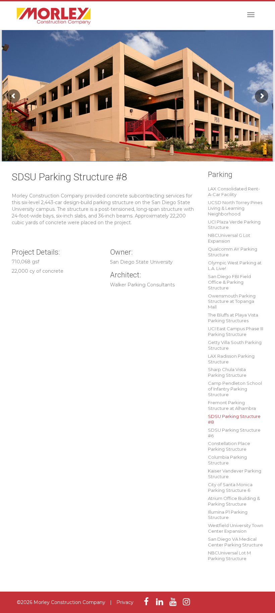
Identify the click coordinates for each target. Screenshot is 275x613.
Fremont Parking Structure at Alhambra (232, 405)
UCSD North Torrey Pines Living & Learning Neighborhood (235, 208)
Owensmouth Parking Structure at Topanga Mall (232, 301)
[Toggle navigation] (250, 14)
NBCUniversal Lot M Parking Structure (229, 555)
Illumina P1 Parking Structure (228, 514)
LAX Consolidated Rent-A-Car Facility (234, 191)
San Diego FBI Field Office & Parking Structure (229, 282)
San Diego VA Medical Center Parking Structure (235, 541)
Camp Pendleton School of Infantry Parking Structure (235, 388)
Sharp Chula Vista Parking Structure (227, 372)
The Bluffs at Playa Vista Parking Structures (233, 317)
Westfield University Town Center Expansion (235, 528)
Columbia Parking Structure (227, 459)
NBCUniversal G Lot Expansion (229, 238)
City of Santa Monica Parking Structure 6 (230, 487)
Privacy (124, 602)
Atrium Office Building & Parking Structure (234, 501)
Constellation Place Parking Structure (229, 446)
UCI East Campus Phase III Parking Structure (235, 331)
